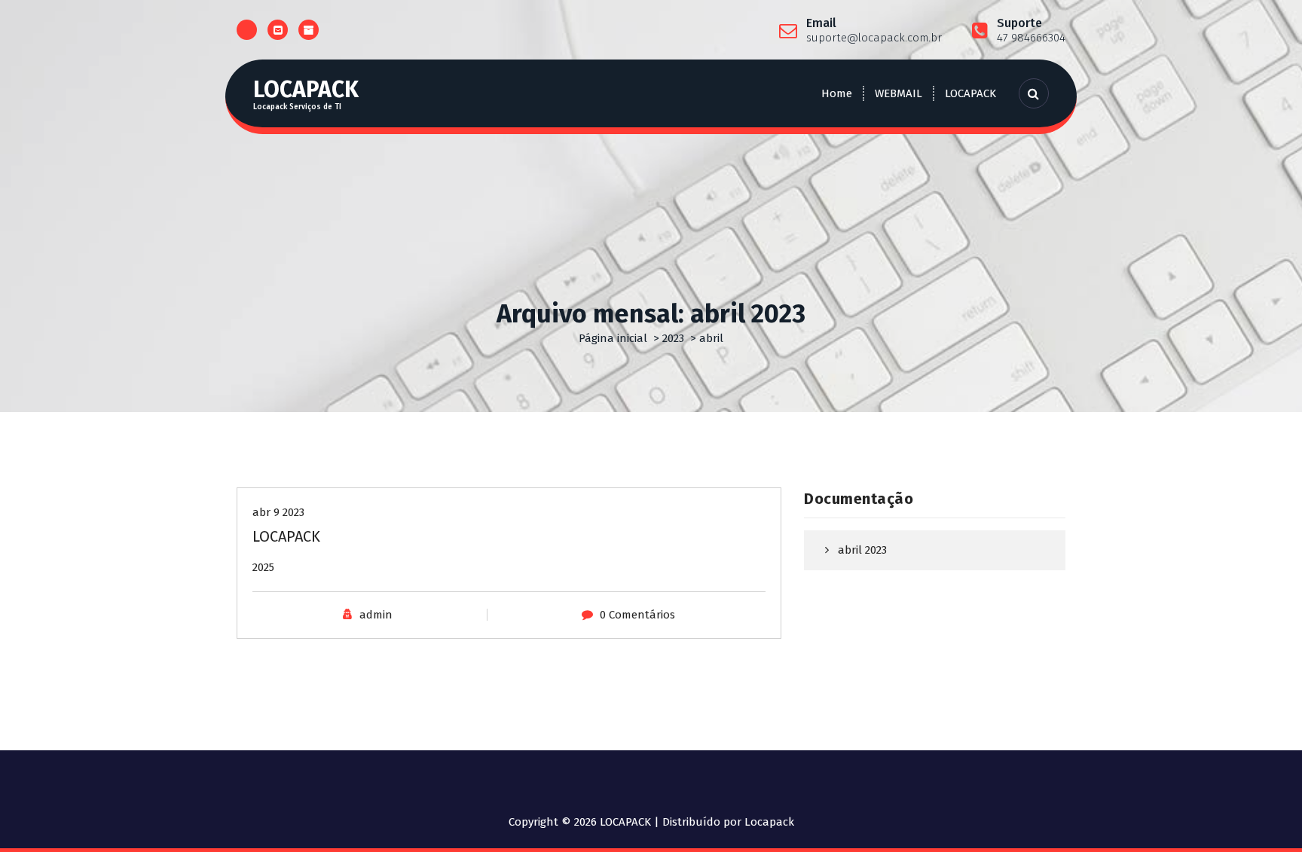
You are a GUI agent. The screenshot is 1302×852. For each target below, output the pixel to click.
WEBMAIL (898, 93)
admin (376, 614)
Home (836, 93)
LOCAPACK (970, 93)
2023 (673, 338)
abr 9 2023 (278, 512)
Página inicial (613, 338)
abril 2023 (862, 550)
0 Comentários (637, 614)
